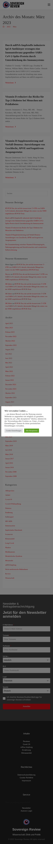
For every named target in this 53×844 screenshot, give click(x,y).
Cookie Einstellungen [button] (13, 431)
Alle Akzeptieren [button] (31, 431)
